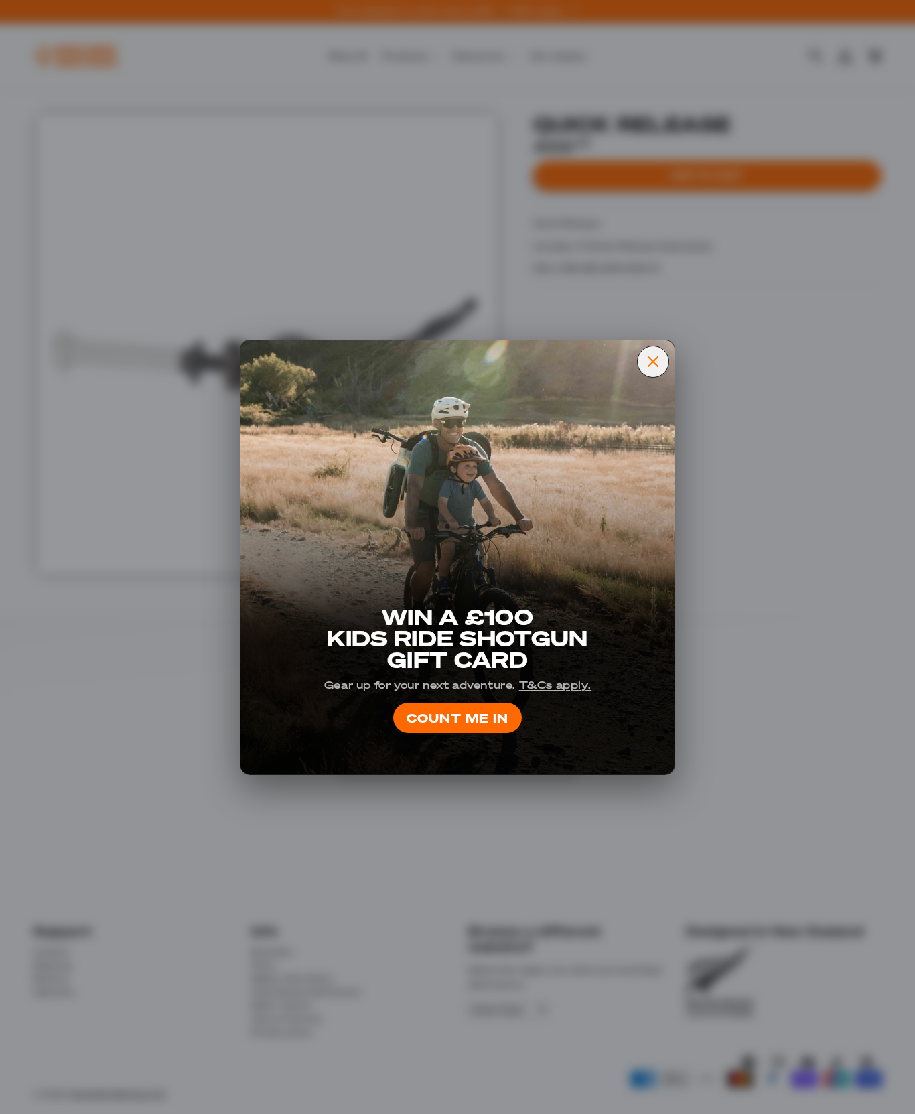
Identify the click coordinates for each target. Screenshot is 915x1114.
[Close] (653, 362)
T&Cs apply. (555, 684)
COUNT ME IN (457, 717)
